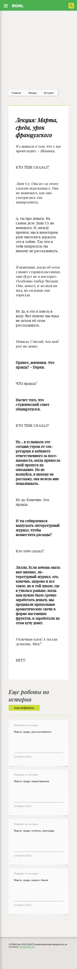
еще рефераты (24, 707)
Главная (16, 92)
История (49, 92)
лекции (32, 92)
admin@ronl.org (27, 947)
